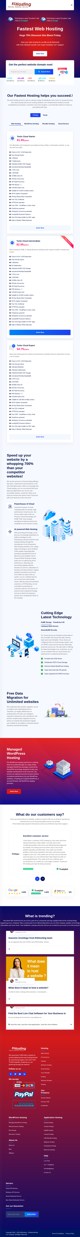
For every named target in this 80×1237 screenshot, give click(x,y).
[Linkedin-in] (24, 1074)
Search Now (45, 72)
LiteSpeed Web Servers (49, 626)
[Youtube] (20, 1074)
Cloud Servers (63, 124)
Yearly (45, 115)
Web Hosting (16, 124)
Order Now (40, 228)
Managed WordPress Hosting (16, 753)
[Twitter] (15, 1074)
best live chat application (31, 1024)
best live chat (15, 1024)
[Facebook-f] (11, 1074)
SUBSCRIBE (31, 1214)
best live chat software (49, 1024)
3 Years (35, 115)
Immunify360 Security (49, 630)
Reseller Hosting (48, 124)
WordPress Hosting (31, 124)
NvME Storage (46, 622)
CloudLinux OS (58, 622)
